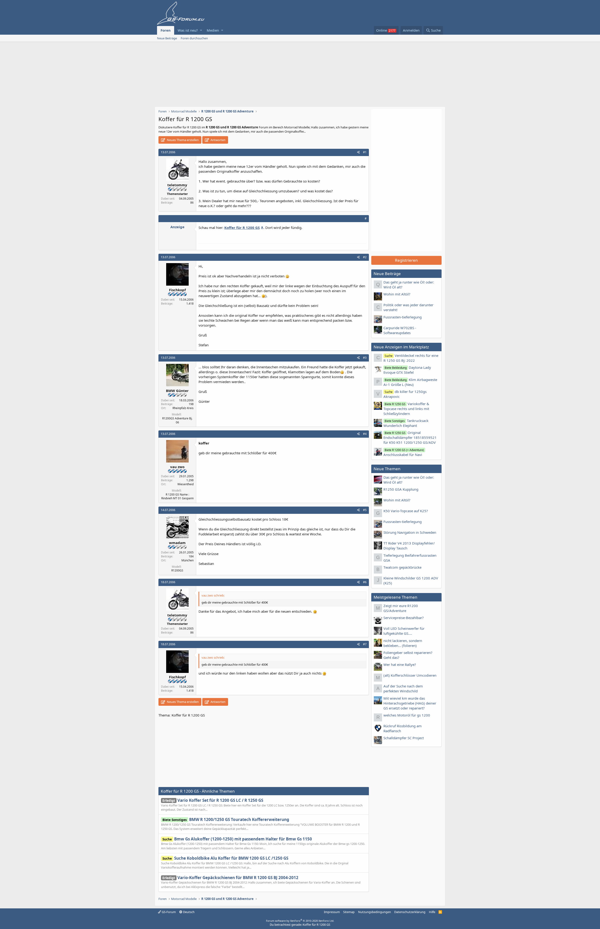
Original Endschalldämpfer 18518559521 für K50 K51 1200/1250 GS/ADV (410, 437)
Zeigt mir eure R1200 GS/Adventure (400, 608)
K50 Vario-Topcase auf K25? (405, 510)
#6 (365, 582)
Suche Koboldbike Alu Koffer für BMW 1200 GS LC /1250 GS (225, 858)
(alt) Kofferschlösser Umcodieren (409, 675)
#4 (365, 434)
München (187, 560)
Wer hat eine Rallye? (399, 664)
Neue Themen (387, 468)
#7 (365, 644)
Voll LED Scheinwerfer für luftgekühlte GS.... (403, 631)
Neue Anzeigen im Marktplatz (401, 347)
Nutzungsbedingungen (374, 912)
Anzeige (177, 226)
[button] (201, 30)
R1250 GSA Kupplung (400, 489)
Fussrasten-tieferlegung (402, 317)
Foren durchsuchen (194, 38)
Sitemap (349, 912)
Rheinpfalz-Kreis (183, 408)
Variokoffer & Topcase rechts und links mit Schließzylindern (406, 408)
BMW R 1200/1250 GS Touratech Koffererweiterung (225, 819)
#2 (365, 257)
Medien (213, 30)
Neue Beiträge (167, 38)
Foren (166, 30)
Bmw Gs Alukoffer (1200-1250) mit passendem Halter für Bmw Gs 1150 (237, 839)
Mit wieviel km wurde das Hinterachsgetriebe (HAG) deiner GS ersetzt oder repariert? (409, 703)
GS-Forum (168, 912)
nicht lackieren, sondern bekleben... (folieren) (402, 643)
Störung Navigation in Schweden (409, 532)
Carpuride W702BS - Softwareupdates (399, 330)
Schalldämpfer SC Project (403, 737)
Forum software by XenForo (300, 920)
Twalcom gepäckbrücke (402, 567)
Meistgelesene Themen (395, 597)
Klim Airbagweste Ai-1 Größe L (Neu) (410, 382)
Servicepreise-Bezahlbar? (403, 617)
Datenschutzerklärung (409, 912)
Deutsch (188, 912)
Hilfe (432, 912)
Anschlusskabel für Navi (403, 452)
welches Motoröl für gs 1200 (406, 715)
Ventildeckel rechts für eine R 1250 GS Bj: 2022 (410, 358)
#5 (365, 510)
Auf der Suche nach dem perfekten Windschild (403, 688)
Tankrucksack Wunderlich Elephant (405, 423)
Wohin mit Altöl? (396, 294)
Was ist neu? (188, 30)
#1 (365, 152)
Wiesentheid (185, 484)
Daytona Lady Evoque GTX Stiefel (407, 370)
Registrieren (406, 260)
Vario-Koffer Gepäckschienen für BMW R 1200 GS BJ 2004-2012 (230, 877)
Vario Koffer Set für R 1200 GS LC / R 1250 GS (212, 800)
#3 (365, 358)
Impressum (332, 912)
